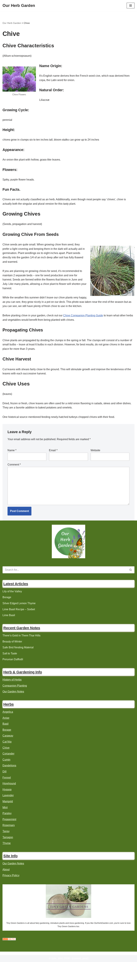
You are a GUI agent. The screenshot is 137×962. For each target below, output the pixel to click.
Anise (6, 717)
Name (12, 450)
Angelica (8, 711)
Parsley (7, 813)
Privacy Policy (11, 875)
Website (95, 450)
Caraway (8, 735)
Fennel (7, 777)
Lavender (8, 795)
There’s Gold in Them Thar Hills (21, 635)
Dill (5, 771)
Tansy (6, 831)
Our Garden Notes (13, 691)
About (6, 869)
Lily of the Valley (12, 591)
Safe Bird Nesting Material (18, 647)
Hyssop (7, 789)
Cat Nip (7, 741)
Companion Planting (15, 685)
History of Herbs (12, 679)
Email (53, 450)
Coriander (8, 753)
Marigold (8, 801)
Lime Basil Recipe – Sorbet (19, 609)
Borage (7, 597)
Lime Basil (9, 615)
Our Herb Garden (12, 23)
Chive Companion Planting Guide (83, 315)
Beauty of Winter (12, 641)
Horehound (9, 783)
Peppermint (9, 819)
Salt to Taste (10, 653)
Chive (6, 747)
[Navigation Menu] (130, 5)
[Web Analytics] (9, 939)
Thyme (7, 843)
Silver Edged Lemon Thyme (19, 603)
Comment (14, 464)
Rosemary (9, 825)
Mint (5, 807)
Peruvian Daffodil (13, 659)
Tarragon (8, 837)
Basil (6, 723)
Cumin (6, 759)
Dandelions (9, 765)
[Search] (130, 569)
